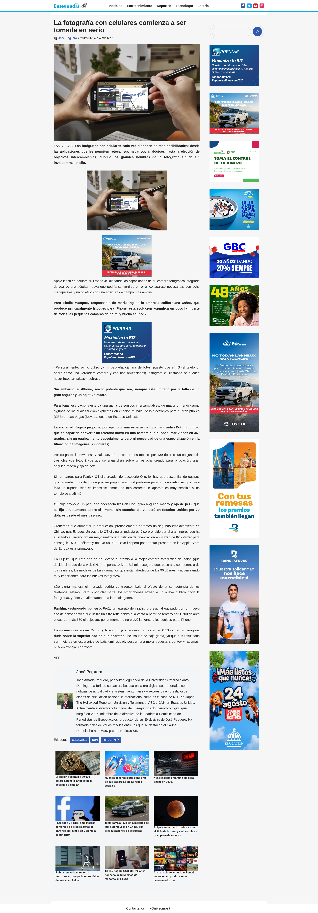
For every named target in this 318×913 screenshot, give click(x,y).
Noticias (115, 6)
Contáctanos (135, 908)
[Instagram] (262, 5)
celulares (79, 740)
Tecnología (184, 6)
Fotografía (111, 740)
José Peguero (67, 38)
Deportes (164, 6)
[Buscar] (257, 31)
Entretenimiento (139, 6)
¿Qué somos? (159, 908)
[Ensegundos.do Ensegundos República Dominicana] (70, 5)
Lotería (203, 6)
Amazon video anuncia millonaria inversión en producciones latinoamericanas (174, 876)
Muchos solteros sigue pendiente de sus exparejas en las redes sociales (126, 781)
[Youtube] (255, 5)
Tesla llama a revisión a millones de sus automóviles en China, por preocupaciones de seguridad (127, 826)
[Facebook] (243, 5)
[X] (249, 5)
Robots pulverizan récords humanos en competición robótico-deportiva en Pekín (77, 876)
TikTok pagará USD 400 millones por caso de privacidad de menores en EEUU (125, 875)
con (95, 740)
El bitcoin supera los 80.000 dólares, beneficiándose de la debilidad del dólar (73, 780)
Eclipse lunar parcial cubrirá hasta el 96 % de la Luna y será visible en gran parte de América (175, 831)
